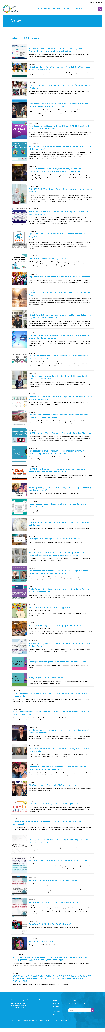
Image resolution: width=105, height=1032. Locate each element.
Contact (13, 1009)
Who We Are (55, 1003)
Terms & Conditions (63, 1020)
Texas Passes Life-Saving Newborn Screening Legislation (55, 803)
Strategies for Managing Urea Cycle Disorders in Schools (54, 539)
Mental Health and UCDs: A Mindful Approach (49, 607)
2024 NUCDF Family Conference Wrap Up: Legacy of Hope (55, 625)
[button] (100, 9)
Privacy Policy (53, 1020)
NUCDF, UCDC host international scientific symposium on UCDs (58, 860)
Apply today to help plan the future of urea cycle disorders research (59, 277)
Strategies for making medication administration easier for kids (57, 662)
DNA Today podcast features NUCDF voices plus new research (57, 785)
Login (53, 1014)
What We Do (55, 1006)
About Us (79, 9)
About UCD (38, 9)
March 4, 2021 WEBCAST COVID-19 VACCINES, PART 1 (53, 902)
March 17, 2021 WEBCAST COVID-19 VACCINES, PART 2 (54, 880)
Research (47, 9)
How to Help (55, 1009)
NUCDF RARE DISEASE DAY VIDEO (44, 941)
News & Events (68, 9)
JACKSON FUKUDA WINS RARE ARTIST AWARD (50, 924)
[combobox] (79, 1010)
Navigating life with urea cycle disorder (46, 677)
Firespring (46, 1020)
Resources (57, 9)
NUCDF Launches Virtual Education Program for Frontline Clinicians (60, 433)
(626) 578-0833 (19, 1007)
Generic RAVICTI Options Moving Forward (47, 258)
